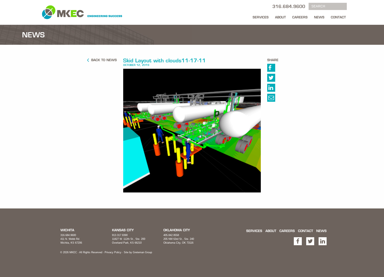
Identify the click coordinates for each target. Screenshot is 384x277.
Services (261, 17)
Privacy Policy (113, 252)
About (280, 17)
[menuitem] (260, 16)
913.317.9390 (120, 235)
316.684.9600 (68, 235)
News (319, 17)
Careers (300, 17)
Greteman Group (142, 252)
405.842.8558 (171, 235)
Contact (338, 17)
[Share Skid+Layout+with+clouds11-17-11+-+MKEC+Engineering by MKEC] (275, 99)
